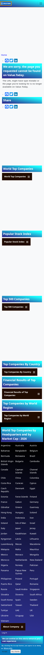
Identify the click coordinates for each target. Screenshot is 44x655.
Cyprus (33, 483)
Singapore (34, 589)
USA (32, 615)
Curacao (19, 483)
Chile (3, 477)
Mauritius (34, 549)
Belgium (34, 450)
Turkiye (4, 610)
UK (31, 610)
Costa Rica (6, 483)
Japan (18, 528)
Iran (32, 517)
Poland (18, 578)
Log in (4, 632)
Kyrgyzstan (6, 538)
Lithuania (34, 538)
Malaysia (5, 549)
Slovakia (5, 594)
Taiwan (18, 605)
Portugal (34, 578)
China (18, 477)
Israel (32, 523)
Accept (4, 651)
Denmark (19, 488)
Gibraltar (5, 507)
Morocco (5, 560)
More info (8, 648)
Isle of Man (20, 523)
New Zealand (36, 560)
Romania (34, 584)
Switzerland (6, 605)
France (4, 502)
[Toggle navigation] (41, 3)
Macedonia (35, 544)
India (3, 517)
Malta (18, 549)
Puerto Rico (6, 584)
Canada (4, 469)
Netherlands (21, 560)
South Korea (7, 599)
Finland (33, 496)
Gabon (18, 502)
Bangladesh (21, 450)
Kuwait (33, 533)
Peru (32, 570)
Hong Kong (6, 512)
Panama (5, 570)
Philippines (6, 578)
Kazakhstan (20, 533)
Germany (34, 502)
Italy (3, 528)
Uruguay (19, 615)
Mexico (4, 554)
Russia (4, 589)
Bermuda (5, 456)
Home (4, 55)
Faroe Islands (21, 496)
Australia (19, 445)
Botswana (20, 456)
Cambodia (34, 461)
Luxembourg (7, 544)
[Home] (6, 3)
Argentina (5, 445)
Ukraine (4, 615)
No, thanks (16, 651)
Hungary (19, 512)
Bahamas (5, 450)
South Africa (36, 594)
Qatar (18, 584)
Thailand (34, 605)
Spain (18, 599)
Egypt (32, 488)
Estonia (4, 496)
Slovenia (19, 594)
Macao (18, 544)
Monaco (19, 554)
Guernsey (34, 507)
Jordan (4, 533)
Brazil (32, 456)
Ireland (4, 523)
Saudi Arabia (21, 589)
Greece (18, 507)
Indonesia (20, 517)
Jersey (32, 528)
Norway (19, 565)
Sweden (33, 599)
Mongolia (34, 554)
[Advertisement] (22, 30)
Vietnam (5, 620)
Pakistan (34, 565)
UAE (17, 610)
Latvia (18, 538)
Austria (33, 445)
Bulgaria (19, 461)
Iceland (33, 512)
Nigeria (4, 565)
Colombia (34, 477)
